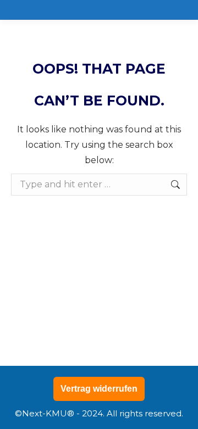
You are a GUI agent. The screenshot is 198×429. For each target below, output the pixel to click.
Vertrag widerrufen (99, 388)
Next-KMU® (48, 413)
